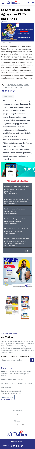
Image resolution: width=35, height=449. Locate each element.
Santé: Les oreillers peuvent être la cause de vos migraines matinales (17, 220)
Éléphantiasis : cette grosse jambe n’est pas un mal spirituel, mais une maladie (16, 200)
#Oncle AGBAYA (8, 97)
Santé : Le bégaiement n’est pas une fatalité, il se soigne (15, 210)
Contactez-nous (8, 397)
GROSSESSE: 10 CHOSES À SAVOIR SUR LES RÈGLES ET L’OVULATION (16, 230)
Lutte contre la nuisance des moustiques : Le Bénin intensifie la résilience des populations (16, 189)
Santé (5, 22)
